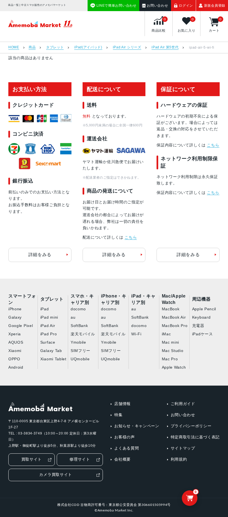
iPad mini (49, 317)
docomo (78, 309)
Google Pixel (20, 325)
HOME (13, 47)
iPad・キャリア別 (143, 299)
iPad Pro (48, 334)
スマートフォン (22, 299)
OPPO (14, 359)
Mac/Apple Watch (174, 299)
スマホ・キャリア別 (82, 299)
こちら (131, 237)
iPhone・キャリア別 (114, 299)
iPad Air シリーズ (127, 47)
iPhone (15, 309)
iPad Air (47, 325)
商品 (32, 47)
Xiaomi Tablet (53, 359)
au (73, 317)
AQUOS (15, 342)
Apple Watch (174, 367)
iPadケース (202, 334)
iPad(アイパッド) (88, 47)
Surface (47, 342)
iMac (166, 334)
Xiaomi (14, 350)
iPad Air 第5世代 (165, 47)
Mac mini (170, 342)
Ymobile (78, 342)
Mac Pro (170, 359)
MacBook (171, 309)
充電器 (198, 325)
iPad (44, 309)
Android (15, 367)
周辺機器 (201, 299)
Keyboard (201, 317)
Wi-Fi (136, 334)
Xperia (14, 334)
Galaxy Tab (51, 350)
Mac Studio (173, 350)
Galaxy (15, 317)
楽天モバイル (83, 334)
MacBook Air (174, 317)
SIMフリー (80, 350)
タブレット (55, 47)
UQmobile (80, 359)
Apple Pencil (204, 309)
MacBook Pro (175, 325)
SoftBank (79, 325)
